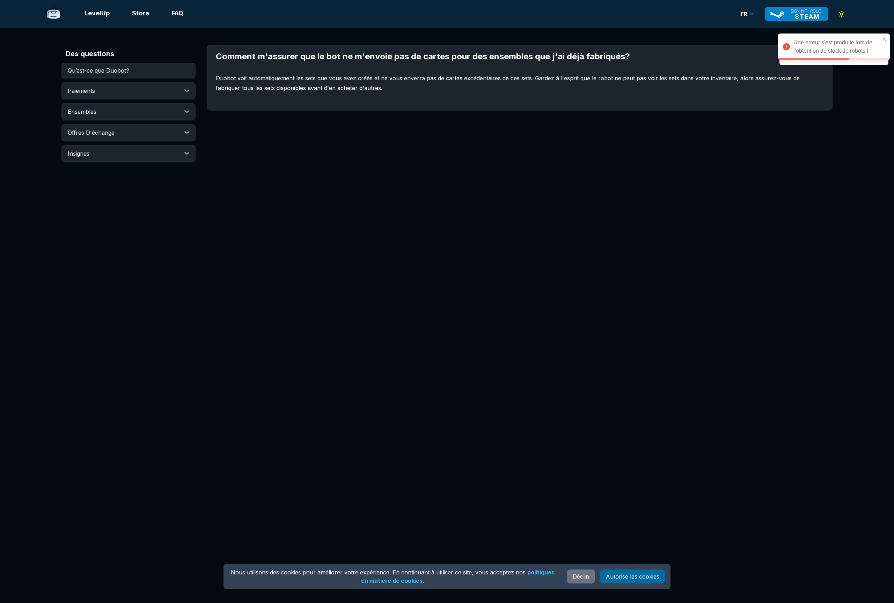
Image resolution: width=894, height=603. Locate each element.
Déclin (581, 576)
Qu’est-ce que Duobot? (98, 70)
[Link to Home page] (53, 14)
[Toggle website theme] (841, 14)
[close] (884, 39)
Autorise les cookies (632, 576)
